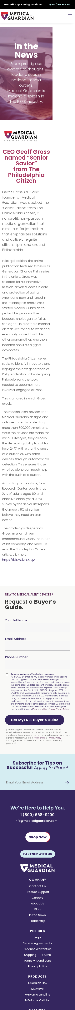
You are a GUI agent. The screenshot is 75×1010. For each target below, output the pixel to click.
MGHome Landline (37, 994)
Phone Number (16, 657)
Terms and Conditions (44, 709)
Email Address (15, 639)
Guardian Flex (37, 983)
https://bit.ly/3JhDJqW (19, 559)
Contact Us (37, 886)
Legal (37, 937)
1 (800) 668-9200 (37, 814)
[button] (34, 720)
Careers (37, 898)
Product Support (37, 892)
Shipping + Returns (37, 955)
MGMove (37, 989)
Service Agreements (37, 943)
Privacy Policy (62, 709)
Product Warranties (38, 949)
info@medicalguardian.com (36, 821)
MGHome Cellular (37, 1000)
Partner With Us (37, 854)
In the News (37, 915)
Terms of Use (39, 737)
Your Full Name (16, 620)
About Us (37, 903)
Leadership (37, 921)
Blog (37, 909)
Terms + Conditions (37, 961)
